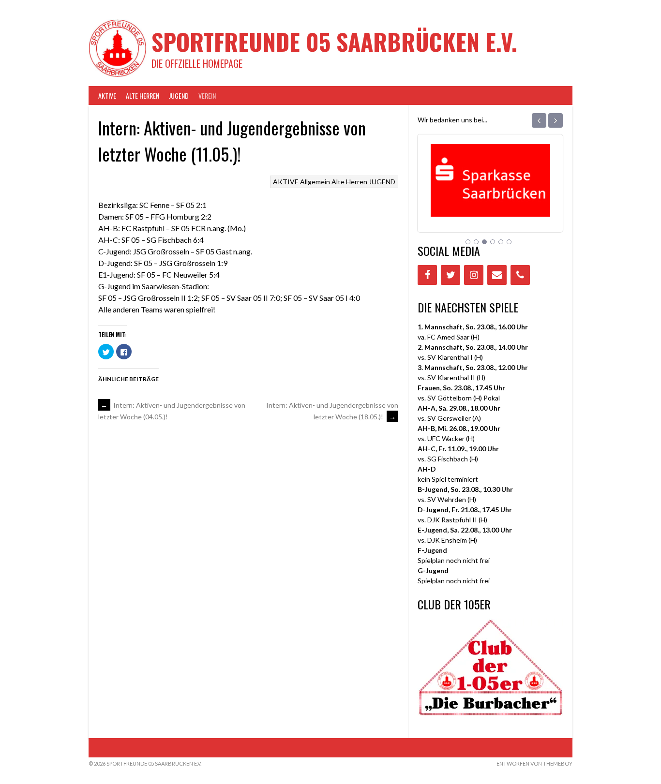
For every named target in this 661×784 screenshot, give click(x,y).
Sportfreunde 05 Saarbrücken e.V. (334, 41)
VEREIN (207, 95)
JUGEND (179, 95)
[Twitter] (450, 275)
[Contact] (497, 275)
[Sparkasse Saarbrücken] (490, 204)
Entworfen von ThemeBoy (534, 763)
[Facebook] (427, 275)
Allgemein (315, 182)
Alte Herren (142, 95)
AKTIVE (107, 95)
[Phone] (520, 275)
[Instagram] (473, 275)
